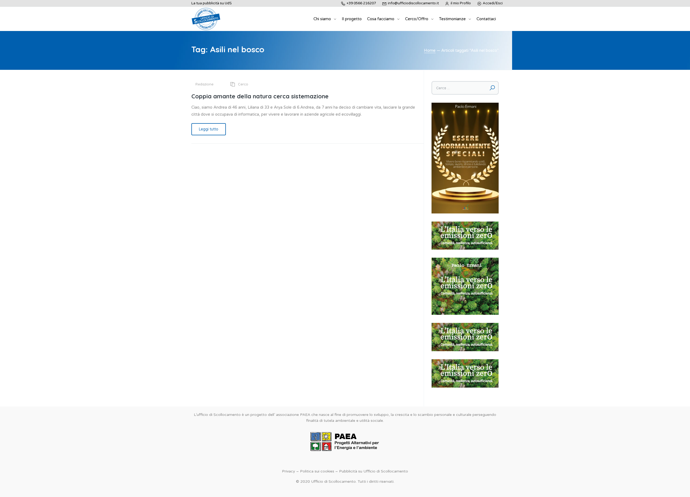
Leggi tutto (208, 129)
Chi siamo (322, 18)
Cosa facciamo (380, 18)
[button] (465, 236)
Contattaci (486, 18)
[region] (465, 236)
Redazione (204, 84)
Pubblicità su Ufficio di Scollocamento (373, 471)
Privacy (288, 471)
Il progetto (352, 18)
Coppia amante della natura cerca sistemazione (260, 96)
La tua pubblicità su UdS (211, 3)
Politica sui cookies (317, 471)
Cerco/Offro (416, 18)
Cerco (243, 84)
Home (430, 50)
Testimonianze (452, 18)
